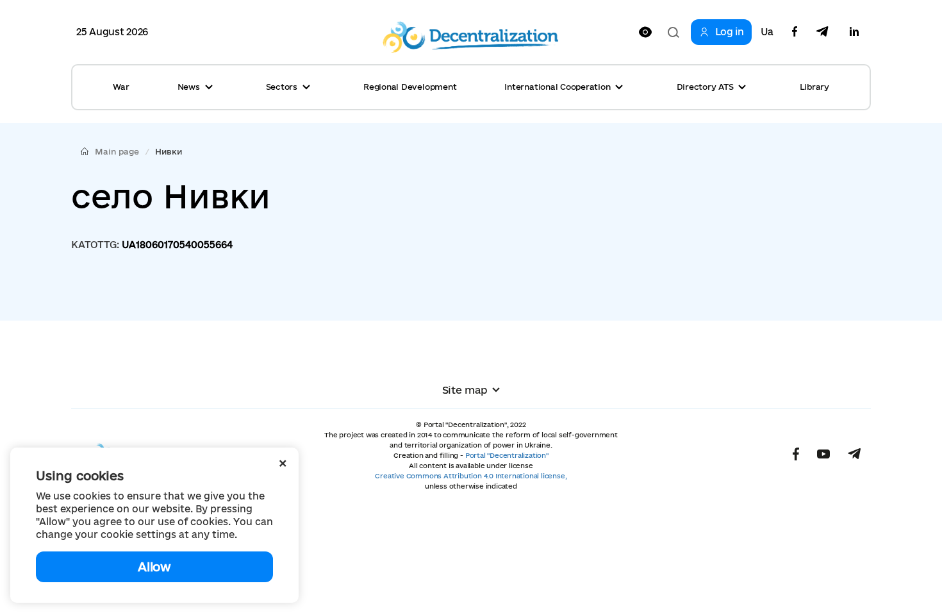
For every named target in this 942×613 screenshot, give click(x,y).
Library (814, 86)
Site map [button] (465, 390)
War (121, 86)
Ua (767, 32)
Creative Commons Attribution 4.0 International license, (470, 476)
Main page (117, 151)
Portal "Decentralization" (507, 455)
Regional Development (409, 86)
